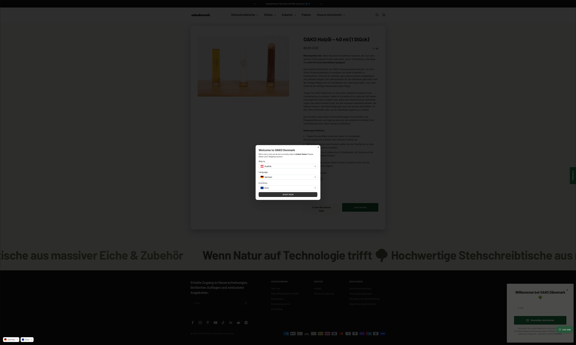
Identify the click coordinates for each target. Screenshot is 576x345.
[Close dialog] (318, 147)
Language (263, 172)
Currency (263, 183)
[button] (11, 339)
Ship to (262, 161)
